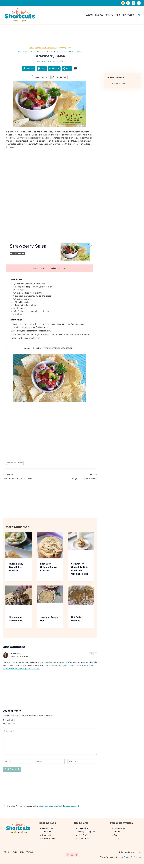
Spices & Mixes (49, 839)
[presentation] (18, 545)
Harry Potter (119, 828)
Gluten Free (54, 52)
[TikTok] (139, 3)
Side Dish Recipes (75, 52)
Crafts (109, 15)
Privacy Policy (18, 852)
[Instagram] (128, 3)
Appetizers (47, 832)
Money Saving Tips (86, 832)
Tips (117, 15)
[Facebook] (123, 3)
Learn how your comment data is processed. (59, 806)
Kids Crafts (83, 835)
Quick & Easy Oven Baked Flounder (16, 567)
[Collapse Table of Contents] (137, 77)
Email (39, 762)
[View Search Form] (139, 15)
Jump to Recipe (42, 77)
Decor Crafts (83, 839)
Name (7, 762)
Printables (128, 15)
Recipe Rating (9, 720)
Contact (29, 852)
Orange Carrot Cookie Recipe (84, 477)
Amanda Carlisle (45, 61)
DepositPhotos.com (132, 857)
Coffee (117, 832)
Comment (9, 731)
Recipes (99, 15)
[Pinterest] (133, 3)
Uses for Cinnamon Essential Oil (17, 477)
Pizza (116, 839)
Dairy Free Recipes (41, 52)
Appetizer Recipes (25, 52)
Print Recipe (60, 77)
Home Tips (83, 828)
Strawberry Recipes (15, 463)
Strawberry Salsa (117, 83)
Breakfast (46, 835)
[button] (88, 84)
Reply (93, 654)
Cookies (117, 835)
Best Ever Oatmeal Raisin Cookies (48, 567)
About (89, 15)
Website (72, 762)
